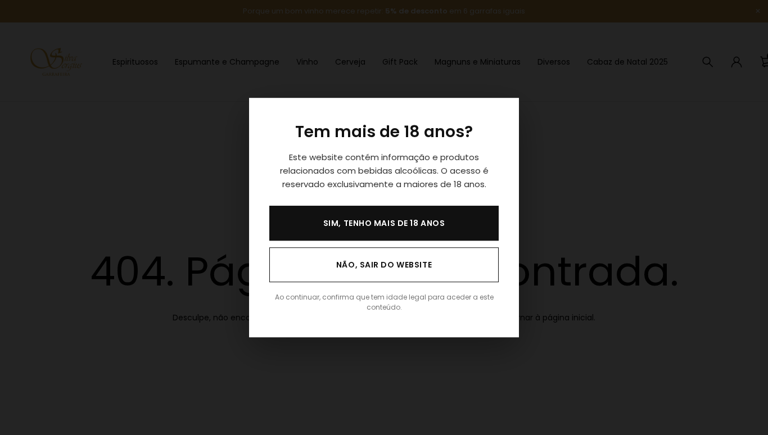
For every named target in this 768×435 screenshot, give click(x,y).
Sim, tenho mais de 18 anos (384, 223)
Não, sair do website (384, 264)
